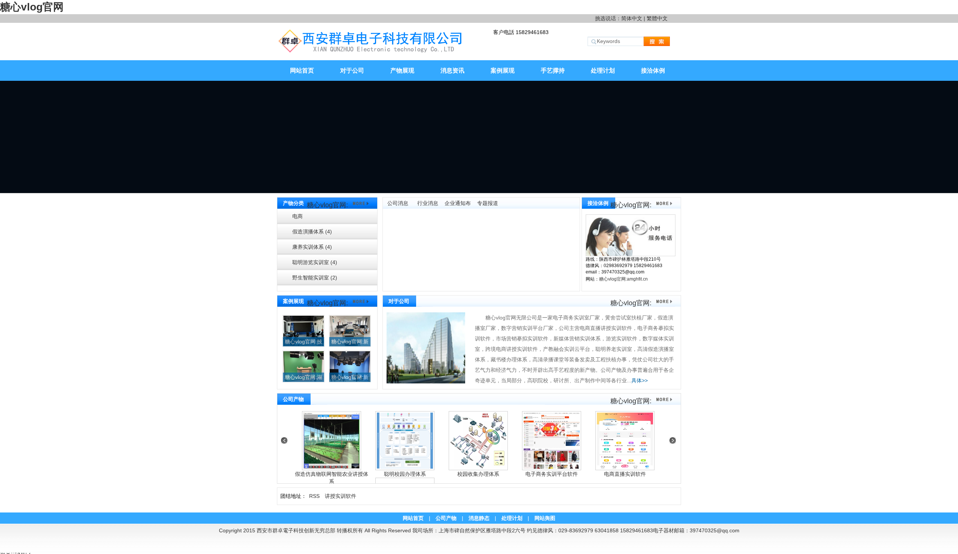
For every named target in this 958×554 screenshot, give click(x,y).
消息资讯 (452, 70)
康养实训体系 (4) (312, 247)
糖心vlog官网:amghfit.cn (623, 279)
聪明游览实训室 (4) (314, 262)
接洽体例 (653, 70)
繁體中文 (657, 18)
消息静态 (479, 518)
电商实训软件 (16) (308, 218)
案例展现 (503, 70)
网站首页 (302, 70)
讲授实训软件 (340, 496)
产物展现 (402, 70)
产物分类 (293, 203)
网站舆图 (544, 518)
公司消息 (397, 203)
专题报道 (487, 203)
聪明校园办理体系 (405, 474)
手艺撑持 (553, 70)
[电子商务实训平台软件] (551, 440)
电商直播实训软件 (625, 474)
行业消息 (427, 203)
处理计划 (603, 70)
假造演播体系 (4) (312, 232)
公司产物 (293, 399)
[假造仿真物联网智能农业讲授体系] (331, 440)
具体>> (639, 380)
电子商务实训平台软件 (551, 474)
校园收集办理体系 (478, 474)
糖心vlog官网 (32, 7)
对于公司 (352, 70)
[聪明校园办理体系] (405, 440)
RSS (314, 496)
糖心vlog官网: (327, 205)
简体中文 (631, 18)
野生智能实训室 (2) (314, 278)
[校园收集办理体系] (478, 440)
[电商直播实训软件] (625, 440)
